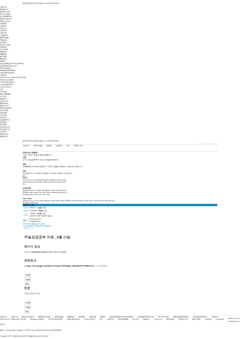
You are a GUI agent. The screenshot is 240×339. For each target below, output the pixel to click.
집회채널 (92, 317)
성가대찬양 (4, 49)
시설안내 (3, 26)
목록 (27, 284)
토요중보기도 (5, 129)
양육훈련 (3, 122)
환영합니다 (4, 9)
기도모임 (208, 319)
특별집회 (3, 54)
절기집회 (3, 56)
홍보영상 (3, 59)
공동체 (2, 61)
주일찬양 (3, 47)
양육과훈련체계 (6, 108)
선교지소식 (4, 101)
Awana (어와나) (5, 87)
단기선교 (3, 96)
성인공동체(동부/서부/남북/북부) (12, 64)
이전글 (27, 275)
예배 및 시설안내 (28, 317)
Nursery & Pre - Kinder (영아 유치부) (13, 77)
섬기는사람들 (5, 14)
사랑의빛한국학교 (6, 84)
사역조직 (3, 132)
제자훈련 (3, 125)
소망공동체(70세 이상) (8, 66)
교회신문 (3, 33)
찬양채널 (81, 317)
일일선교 (3, 99)
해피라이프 (4, 134)
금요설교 (3, 42)
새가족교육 (4, 110)
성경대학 (3, 113)
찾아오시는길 (5, 21)
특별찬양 (3, 52)
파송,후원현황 (5, 94)
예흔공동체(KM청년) (8, 70)
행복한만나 (4, 136)
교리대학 (3, 115)
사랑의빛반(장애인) (7, 73)
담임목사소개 (5, 12)
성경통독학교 (5, 120)
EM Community (5, 68)
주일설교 (3, 40)
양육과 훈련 (196, 319)
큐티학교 (3, 118)
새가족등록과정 (6, 16)
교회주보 (3, 30)
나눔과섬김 (220, 319)
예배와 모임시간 (6, 19)
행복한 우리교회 (44, 317)
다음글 (27, 280)
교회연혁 (3, 23)
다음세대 (3, 75)
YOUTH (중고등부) (7, 82)
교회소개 (3, 7)
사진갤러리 (4, 35)
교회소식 (3, 28)
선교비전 (3, 92)
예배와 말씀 (4, 38)
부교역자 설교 (5, 45)
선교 (1, 89)
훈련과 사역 (4, 106)
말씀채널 (71, 317)
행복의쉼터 (4, 103)
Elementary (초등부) (7, 80)
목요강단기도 (5, 127)
